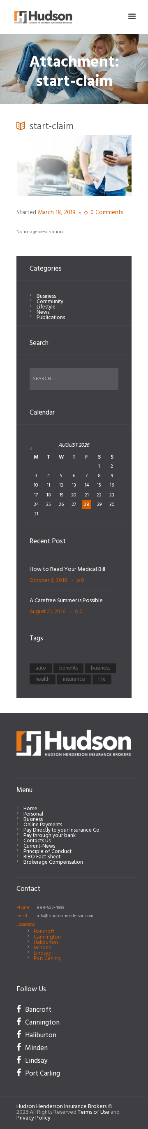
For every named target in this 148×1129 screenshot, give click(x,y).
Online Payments (42, 825)
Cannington (47, 937)
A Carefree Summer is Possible (66, 600)
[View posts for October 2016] (36, 448)
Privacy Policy (33, 1118)
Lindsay (42, 953)
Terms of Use (93, 1112)
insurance (74, 679)
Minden (42, 948)
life (102, 679)
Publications (51, 317)
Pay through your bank (49, 835)
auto (40, 668)
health (42, 679)
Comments (106, 213)
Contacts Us (37, 841)
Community (50, 301)
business (100, 668)
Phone (22, 907)
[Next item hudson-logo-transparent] (103, 165)
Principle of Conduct (47, 851)
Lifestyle (46, 307)
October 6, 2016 (48, 580)
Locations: (26, 924)
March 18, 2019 (57, 213)
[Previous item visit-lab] (45, 165)
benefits (68, 668)
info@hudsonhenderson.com (65, 916)
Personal (33, 814)
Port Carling (47, 958)
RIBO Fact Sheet (41, 857)
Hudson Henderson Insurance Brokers (61, 1106)
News (43, 312)
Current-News (39, 846)
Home (30, 808)
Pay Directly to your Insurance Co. (61, 830)
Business (46, 296)
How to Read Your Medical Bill (67, 569)
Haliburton (46, 942)
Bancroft (44, 931)
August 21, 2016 (47, 611)
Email (21, 916)
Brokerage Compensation (53, 862)
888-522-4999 (50, 907)
